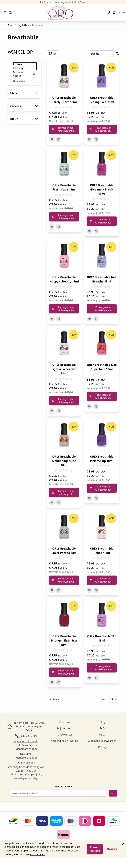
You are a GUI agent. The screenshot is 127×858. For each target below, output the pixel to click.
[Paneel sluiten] (122, 844)
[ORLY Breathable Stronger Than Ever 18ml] (64, 615)
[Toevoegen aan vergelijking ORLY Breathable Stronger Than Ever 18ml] (58, 682)
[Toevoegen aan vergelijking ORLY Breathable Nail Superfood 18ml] (96, 406)
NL (120, 13)
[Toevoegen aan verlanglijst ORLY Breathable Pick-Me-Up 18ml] (89, 498)
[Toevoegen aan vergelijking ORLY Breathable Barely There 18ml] (58, 139)
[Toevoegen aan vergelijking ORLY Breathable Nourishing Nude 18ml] (58, 502)
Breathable (38, 25)
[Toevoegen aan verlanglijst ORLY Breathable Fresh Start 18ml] (52, 227)
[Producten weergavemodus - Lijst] (55, 54)
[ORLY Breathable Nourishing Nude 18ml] (64, 436)
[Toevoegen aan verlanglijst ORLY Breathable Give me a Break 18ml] (89, 231)
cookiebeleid (37, 854)
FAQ (102, 728)
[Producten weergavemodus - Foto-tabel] (51, 54)
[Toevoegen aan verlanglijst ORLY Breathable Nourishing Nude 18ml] (52, 502)
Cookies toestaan (95, 849)
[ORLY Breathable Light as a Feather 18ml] (64, 344)
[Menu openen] (5, 12)
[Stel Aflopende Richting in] (117, 54)
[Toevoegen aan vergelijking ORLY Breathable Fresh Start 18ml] (58, 227)
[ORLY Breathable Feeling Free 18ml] (102, 77)
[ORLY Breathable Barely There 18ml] (64, 77)
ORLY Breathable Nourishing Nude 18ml (64, 461)
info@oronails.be (27, 745)
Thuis (10, 25)
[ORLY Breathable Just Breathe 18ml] (102, 256)
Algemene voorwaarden (102, 741)
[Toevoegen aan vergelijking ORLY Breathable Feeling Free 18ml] (96, 139)
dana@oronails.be (26, 749)
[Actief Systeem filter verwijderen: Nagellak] (34, 74)
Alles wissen (19, 81)
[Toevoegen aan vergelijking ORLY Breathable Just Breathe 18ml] (96, 319)
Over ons (64, 722)
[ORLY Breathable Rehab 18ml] (102, 528)
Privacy (102, 747)
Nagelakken (23, 25)
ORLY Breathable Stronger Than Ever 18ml (64, 640)
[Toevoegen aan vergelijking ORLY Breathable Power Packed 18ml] (58, 590)
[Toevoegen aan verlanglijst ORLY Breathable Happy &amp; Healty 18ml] (52, 319)
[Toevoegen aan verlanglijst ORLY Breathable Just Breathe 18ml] (89, 319)
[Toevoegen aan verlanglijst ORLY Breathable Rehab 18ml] (89, 590)
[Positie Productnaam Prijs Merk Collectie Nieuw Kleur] (101, 53)
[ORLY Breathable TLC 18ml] (102, 615)
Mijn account (64, 728)
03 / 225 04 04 (29, 736)
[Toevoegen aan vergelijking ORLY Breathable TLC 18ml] (96, 678)
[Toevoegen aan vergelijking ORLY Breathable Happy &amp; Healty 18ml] (58, 319)
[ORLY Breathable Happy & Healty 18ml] (64, 256)
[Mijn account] (109, 12)
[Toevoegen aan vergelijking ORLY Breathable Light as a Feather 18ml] (58, 411)
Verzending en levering (64, 741)
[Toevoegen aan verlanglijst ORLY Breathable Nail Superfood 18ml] (89, 406)
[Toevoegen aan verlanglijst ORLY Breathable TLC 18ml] (89, 678)
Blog (102, 722)
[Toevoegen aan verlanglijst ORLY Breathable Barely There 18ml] (52, 139)
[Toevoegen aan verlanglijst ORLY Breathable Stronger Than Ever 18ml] (52, 682)
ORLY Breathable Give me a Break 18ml (101, 189)
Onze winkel (64, 734)
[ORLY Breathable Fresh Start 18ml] (64, 165)
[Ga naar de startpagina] (59, 13)
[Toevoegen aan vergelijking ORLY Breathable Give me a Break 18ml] (96, 231)
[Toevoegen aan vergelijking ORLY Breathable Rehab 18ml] (96, 590)
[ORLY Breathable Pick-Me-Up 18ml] (102, 436)
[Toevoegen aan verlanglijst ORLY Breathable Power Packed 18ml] (52, 590)
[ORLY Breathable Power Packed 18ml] (64, 528)
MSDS (102, 734)
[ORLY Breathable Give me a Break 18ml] (102, 165)
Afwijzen (111, 849)
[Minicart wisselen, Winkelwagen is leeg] (114, 12)
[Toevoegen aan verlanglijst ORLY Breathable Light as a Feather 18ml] (52, 411)
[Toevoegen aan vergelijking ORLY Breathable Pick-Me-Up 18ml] (96, 498)
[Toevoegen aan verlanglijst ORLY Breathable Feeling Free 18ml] (89, 139)
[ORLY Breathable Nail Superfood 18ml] (102, 344)
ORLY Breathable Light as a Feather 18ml (64, 369)
